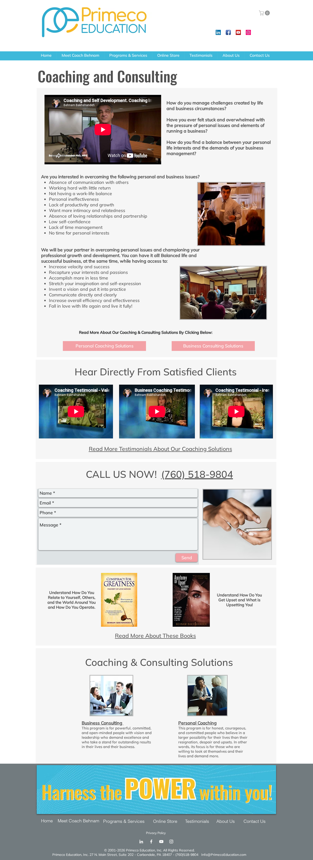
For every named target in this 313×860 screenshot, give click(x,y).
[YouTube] (161, 841)
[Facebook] (151, 841)
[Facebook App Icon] (228, 32)
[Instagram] (171, 841)
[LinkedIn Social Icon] (218, 32)
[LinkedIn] (141, 841)
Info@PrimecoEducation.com (223, 854)
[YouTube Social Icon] (238, 32)
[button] (265, 13)
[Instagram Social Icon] (248, 32)
